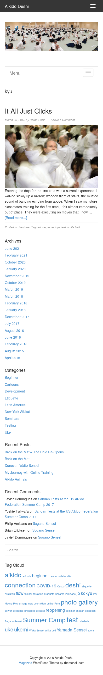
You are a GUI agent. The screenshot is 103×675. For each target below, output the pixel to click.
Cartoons (12, 384)
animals (27, 576)
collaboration (65, 576)
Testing (10, 425)
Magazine (25, 662)
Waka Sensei (36, 630)
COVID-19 (46, 586)
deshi (73, 584)
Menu (15, 73)
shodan (80, 610)
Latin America (15, 404)
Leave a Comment (63, 120)
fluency (28, 594)
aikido (13, 574)
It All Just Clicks (28, 111)
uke (9, 629)
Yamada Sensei (72, 630)
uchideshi (84, 621)
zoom (91, 630)
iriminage (70, 594)
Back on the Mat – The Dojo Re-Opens (34, 452)
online (50, 603)
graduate (49, 594)
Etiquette (11, 398)
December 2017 (17, 316)
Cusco (60, 586)
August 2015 (14, 350)
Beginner (24, 227)
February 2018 (16, 303)
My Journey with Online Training (29, 472)
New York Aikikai (17, 411)
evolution (10, 594)
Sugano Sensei (44, 523)
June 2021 (13, 248)
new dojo (33, 603)
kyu (57, 227)
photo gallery (79, 601)
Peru (57, 603)
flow (19, 593)
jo (78, 593)
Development (15, 391)
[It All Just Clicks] (51, 156)
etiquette (87, 586)
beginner (48, 227)
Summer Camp (44, 619)
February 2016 (16, 343)
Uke (8, 432)
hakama (59, 594)
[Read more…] (16, 217)
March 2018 (14, 296)
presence (18, 610)
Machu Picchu (13, 603)
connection (20, 584)
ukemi (21, 629)
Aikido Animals (16, 479)
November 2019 (17, 275)
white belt (73, 227)
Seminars (12, 418)
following (38, 594)
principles (29, 610)
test (63, 227)
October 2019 (15, 282)
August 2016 (14, 330)
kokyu (86, 593)
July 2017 (12, 323)
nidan (43, 603)
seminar (70, 610)
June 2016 (13, 337)
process (40, 610)
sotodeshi (90, 610)
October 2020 (15, 262)
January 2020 (15, 268)
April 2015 (12, 357)
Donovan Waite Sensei (22, 465)
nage (24, 603)
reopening (55, 610)
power (8, 610)
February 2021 (16, 255)
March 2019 (14, 289)
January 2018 (15, 309)
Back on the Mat (17, 458)
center (53, 576)
